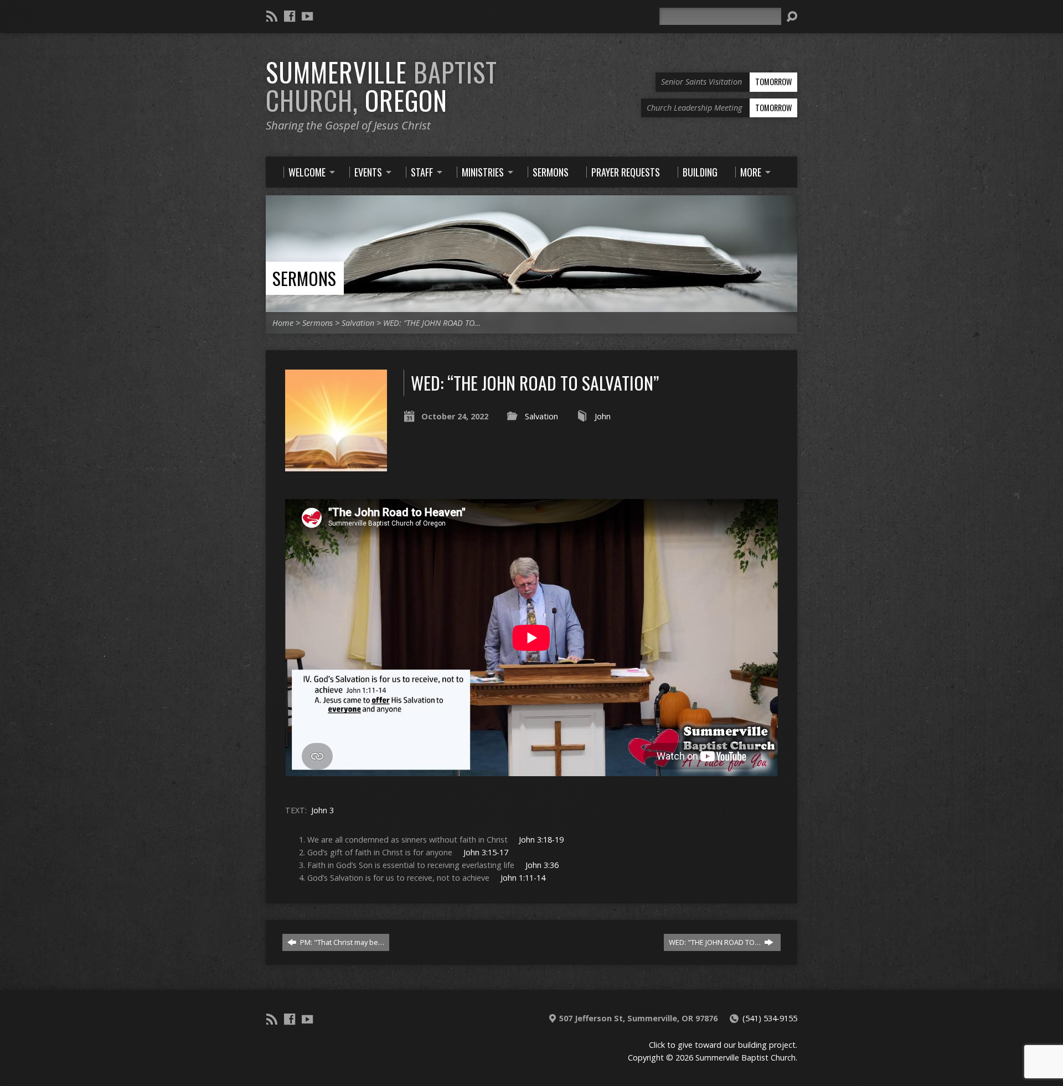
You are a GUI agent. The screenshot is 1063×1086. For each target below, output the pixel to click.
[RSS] (271, 16)
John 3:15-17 (485, 852)
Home (282, 323)
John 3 (322, 810)
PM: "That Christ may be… (341, 942)
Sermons (304, 278)
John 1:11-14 (522, 877)
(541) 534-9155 (769, 1018)
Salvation (358, 323)
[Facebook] (289, 16)
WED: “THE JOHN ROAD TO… (432, 323)
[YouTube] (307, 16)
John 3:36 (542, 865)
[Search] (791, 16)
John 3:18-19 (541, 839)
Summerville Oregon (381, 86)
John (603, 416)
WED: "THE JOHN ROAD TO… (715, 942)
